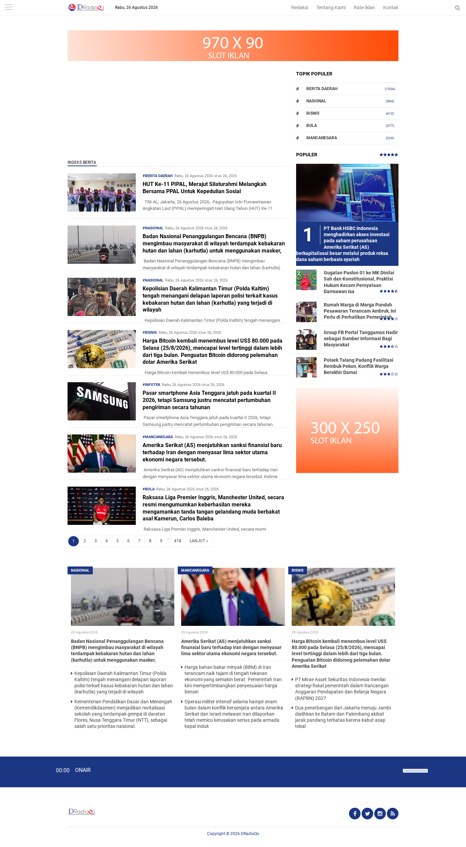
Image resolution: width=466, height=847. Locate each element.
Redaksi (299, 7)
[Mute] (395, 770)
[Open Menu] (8, 7)
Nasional (316, 101)
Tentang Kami (331, 7)
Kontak (390, 7)
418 (177, 541)
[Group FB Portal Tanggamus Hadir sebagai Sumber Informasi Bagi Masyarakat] (306, 339)
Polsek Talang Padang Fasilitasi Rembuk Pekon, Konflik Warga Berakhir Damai (358, 366)
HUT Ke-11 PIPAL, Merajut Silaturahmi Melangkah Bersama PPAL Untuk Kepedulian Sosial (204, 188)
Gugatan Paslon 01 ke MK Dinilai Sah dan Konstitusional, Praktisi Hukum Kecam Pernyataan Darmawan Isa (359, 282)
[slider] (415, 775)
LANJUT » (199, 541)
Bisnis (312, 113)
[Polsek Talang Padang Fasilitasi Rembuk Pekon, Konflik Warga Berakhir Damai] (306, 367)
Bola (311, 125)
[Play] (22, 771)
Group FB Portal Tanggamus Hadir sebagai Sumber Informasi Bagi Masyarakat (361, 338)
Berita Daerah (321, 88)
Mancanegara (321, 137)
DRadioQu (250, 833)
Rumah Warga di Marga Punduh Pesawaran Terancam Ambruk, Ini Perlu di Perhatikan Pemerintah (360, 311)
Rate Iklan (364, 7)
